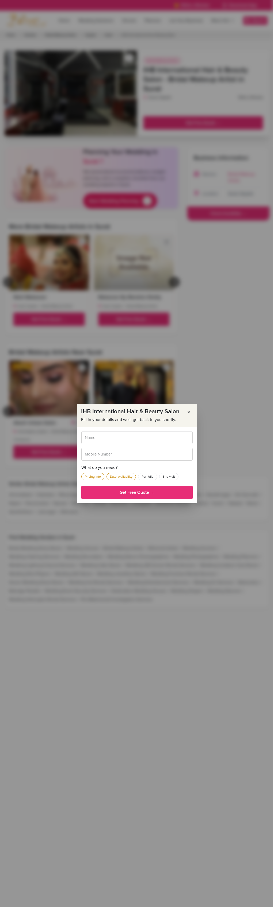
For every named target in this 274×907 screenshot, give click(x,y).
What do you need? (99, 467)
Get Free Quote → (137, 492)
